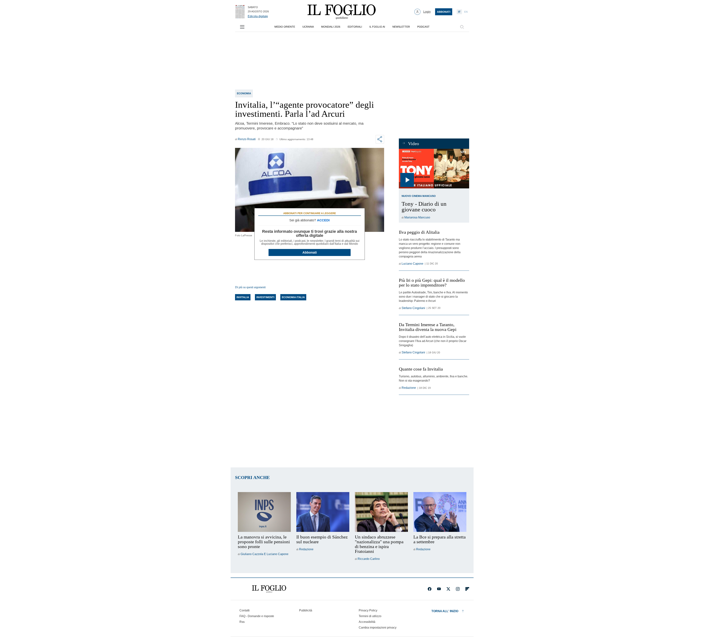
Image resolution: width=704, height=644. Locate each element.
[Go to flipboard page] (467, 589)
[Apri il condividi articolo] (380, 139)
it (459, 11)
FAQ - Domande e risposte (256, 616)
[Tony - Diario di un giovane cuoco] (434, 168)
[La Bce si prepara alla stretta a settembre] (439, 512)
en (466, 11)
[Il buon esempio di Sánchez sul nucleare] (322, 512)
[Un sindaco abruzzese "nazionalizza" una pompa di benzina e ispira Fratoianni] (381, 512)
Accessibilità (367, 621)
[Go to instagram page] (458, 589)
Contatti (244, 610)
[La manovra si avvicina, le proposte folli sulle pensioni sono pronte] (264, 512)
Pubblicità (305, 610)
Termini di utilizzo (370, 616)
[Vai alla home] (342, 11)
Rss (242, 621)
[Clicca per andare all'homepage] (269, 589)
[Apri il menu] (242, 27)
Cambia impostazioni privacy (377, 627)
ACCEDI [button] (323, 220)
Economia (244, 93)
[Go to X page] (448, 589)
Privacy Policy (368, 610)
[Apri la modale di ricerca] (462, 27)
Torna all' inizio (444, 611)
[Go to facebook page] (429, 589)
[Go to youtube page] (439, 589)
